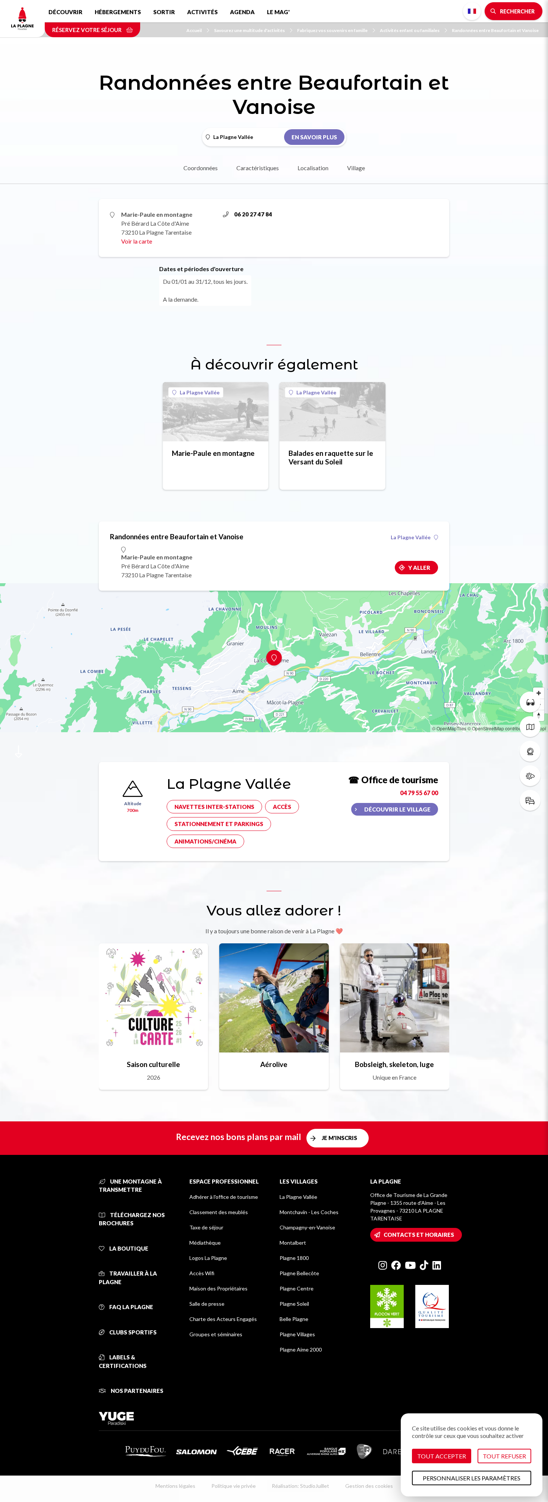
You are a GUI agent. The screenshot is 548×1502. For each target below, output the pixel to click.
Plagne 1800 (294, 1258)
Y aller (419, 567)
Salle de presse (206, 1304)
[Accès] (530, 800)
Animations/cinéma (205, 841)
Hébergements (118, 12)
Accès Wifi (201, 1273)
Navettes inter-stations (214, 806)
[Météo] (530, 775)
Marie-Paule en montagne (213, 453)
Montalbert (293, 1242)
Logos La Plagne (208, 1258)
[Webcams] (530, 751)
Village (356, 167)
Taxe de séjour (206, 1227)
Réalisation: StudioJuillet (300, 1486)
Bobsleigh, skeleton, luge (394, 1064)
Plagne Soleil (294, 1304)
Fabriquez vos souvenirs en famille (332, 30)
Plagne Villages (297, 1334)
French (472, 11)
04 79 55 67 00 (419, 792)
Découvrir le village (397, 809)
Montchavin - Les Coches (309, 1212)
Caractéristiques (257, 167)
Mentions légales (175, 1486)
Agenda (242, 12)
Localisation (312, 167)
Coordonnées (200, 167)
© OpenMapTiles (449, 728)
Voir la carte (136, 241)
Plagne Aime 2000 (301, 1349)
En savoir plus (314, 137)
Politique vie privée (233, 1486)
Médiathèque (205, 1242)
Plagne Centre (297, 1288)
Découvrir (65, 12)
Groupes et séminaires (215, 1334)
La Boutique (128, 1248)
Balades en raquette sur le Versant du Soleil (331, 457)
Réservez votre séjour (87, 29)
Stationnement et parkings (218, 823)
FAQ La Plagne (130, 1306)
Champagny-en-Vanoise (307, 1227)
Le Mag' (278, 12)
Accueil (194, 30)
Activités (202, 12)
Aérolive (273, 1064)
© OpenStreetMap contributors (498, 728)
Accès (282, 806)
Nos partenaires (136, 1390)
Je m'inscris (339, 1137)
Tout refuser (504, 1456)
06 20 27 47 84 (253, 214)
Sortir (164, 12)
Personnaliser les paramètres (471, 1478)
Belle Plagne (294, 1319)
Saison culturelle (153, 1064)
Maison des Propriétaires (218, 1288)
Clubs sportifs (132, 1332)
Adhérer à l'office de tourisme (223, 1197)
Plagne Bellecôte (299, 1273)
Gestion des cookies (369, 1486)
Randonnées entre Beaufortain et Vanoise (495, 30)
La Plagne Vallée (200, 392)
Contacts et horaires (419, 1234)
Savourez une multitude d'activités (249, 30)
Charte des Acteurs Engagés (223, 1319)
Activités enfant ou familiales (410, 30)
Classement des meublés (218, 1212)
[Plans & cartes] (530, 726)
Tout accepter (441, 1456)
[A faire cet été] (530, 702)
